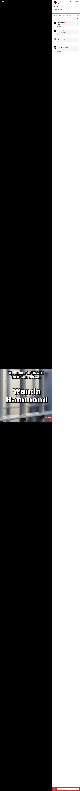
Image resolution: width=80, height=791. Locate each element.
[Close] (2, 1)
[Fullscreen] (50, 789)
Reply (60, 26)
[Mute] (48, 789)
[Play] (1, 789)
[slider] (25, 789)
